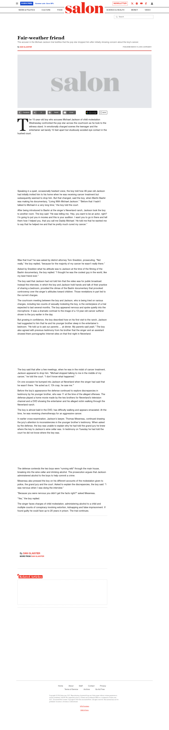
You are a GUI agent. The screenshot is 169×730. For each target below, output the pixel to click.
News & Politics (27, 10)
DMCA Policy (84, 710)
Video (147, 10)
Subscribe (26, 3)
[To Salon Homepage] (84, 7)
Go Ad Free (100, 689)
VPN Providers (84, 706)
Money (134, 10)
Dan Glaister (26, 47)
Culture (46, 10)
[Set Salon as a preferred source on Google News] (91, 112)
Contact (91, 686)
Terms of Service (71, 689)
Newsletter (120, 3)
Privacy (103, 686)
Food (60, 10)
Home (60, 686)
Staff (81, 686)
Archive (87, 689)
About (71, 686)
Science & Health (115, 10)
